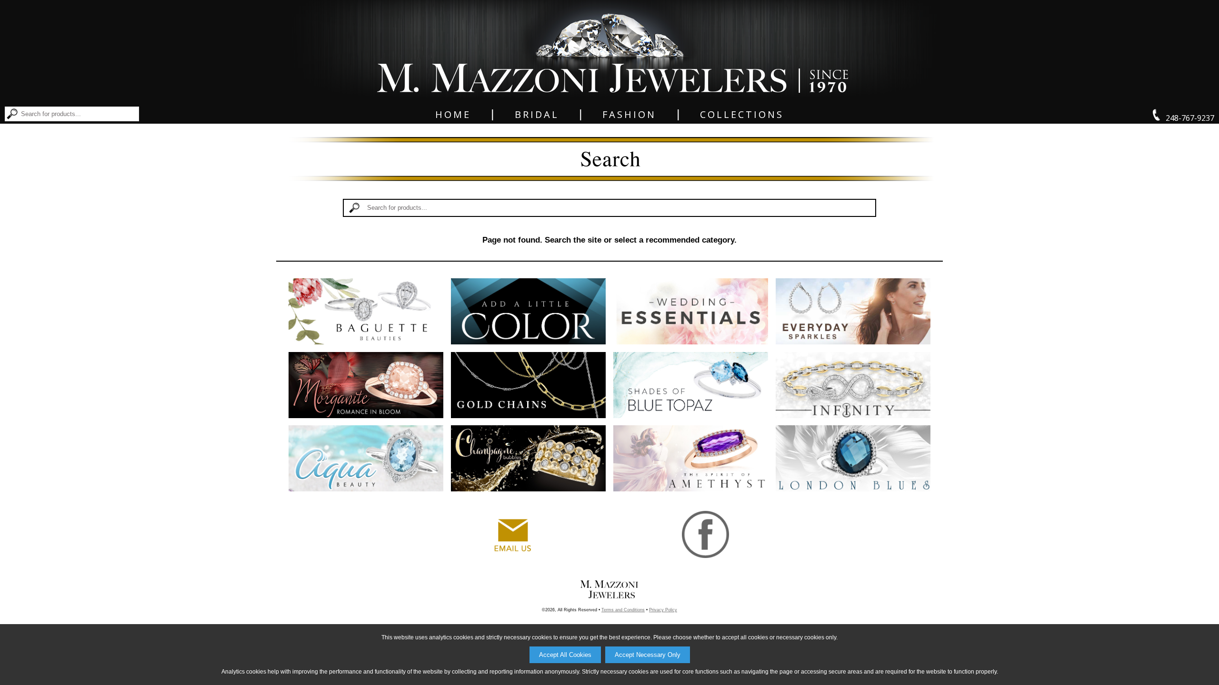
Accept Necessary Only (647, 654)
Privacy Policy (663, 609)
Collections (742, 114)
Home (453, 114)
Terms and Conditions (623, 609)
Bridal (537, 114)
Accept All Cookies (565, 654)
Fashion (629, 114)
